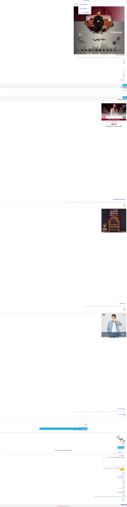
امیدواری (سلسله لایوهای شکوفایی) (119, 199)
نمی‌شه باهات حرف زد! (121, 408)
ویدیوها (124, 479)
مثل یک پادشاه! (122, 303)
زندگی (124, 75)
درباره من (123, 472)
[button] (124, 504)
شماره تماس (122, 455)
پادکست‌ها (123, 481)
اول (113, 453)
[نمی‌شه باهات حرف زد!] (63, 325)
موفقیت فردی (121, 414)
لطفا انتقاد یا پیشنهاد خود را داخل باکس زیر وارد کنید (115, 457)
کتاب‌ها (124, 483)
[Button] (124, 206)
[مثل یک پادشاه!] (63, 220)
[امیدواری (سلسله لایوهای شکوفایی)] (63, 115)
